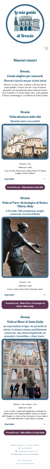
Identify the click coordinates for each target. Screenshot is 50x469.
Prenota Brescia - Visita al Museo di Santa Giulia (25, 432)
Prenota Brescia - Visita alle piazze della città (25, 187)
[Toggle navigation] (46, 48)
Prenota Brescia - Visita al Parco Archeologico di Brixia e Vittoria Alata (25, 304)
